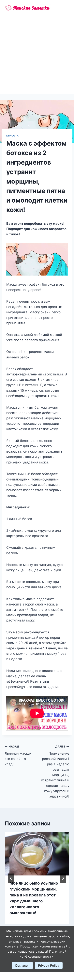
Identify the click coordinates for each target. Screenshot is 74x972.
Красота (12, 135)
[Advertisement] (37, 55)
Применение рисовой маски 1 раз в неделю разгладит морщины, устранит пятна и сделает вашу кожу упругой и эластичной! (55, 771)
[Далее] (63, 878)
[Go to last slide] (11, 878)
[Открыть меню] (65, 8)
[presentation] (37, 853)
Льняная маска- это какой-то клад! (18, 755)
